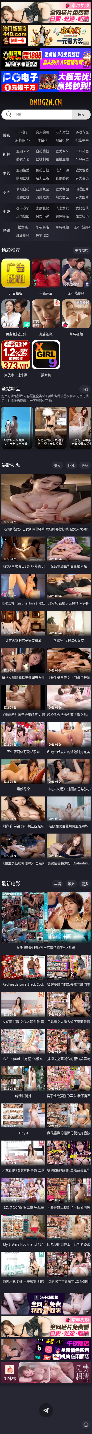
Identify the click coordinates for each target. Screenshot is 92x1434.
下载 (85, 389)
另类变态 (82, 178)
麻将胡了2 (22, 140)
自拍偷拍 (42, 151)
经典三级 (42, 178)
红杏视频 (22, 235)
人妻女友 (62, 208)
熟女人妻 (22, 159)
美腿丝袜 (22, 197)
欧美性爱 (82, 170)
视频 (6, 154)
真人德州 (42, 132)
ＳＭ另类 (82, 159)
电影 (6, 173)
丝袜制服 (42, 159)
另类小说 (42, 216)
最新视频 (10, 465)
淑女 (71, 884)
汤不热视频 (82, 227)
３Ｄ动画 (82, 151)
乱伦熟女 (62, 178)
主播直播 (62, 159)
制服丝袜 (22, 178)
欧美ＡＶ (62, 151)
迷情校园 (22, 216)
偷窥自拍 (22, 189)
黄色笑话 (62, 216)
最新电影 (10, 883)
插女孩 (23, 227)
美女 (57, 465)
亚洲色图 (42, 189)
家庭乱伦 (42, 208)
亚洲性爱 (22, 170)
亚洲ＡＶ (22, 151)
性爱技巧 (82, 216)
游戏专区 (82, 132)
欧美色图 (62, 189)
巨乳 (71, 465)
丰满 (57, 884)
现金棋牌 (62, 140)
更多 (85, 465)
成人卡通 (62, 170)
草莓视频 (62, 227)
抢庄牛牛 (82, 140)
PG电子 (22, 132)
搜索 (81, 114)
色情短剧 (42, 235)
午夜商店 (42, 227)
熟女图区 (62, 197)
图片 (6, 192)
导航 (6, 230)
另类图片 (82, 197)
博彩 (6, 135)
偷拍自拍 (42, 170)
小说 (6, 211)
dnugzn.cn (46, 102)
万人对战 (62, 132)
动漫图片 (82, 189)
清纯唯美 (42, 197)
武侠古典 (82, 208)
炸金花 (42, 140)
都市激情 (22, 208)
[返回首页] (86, 1424)
